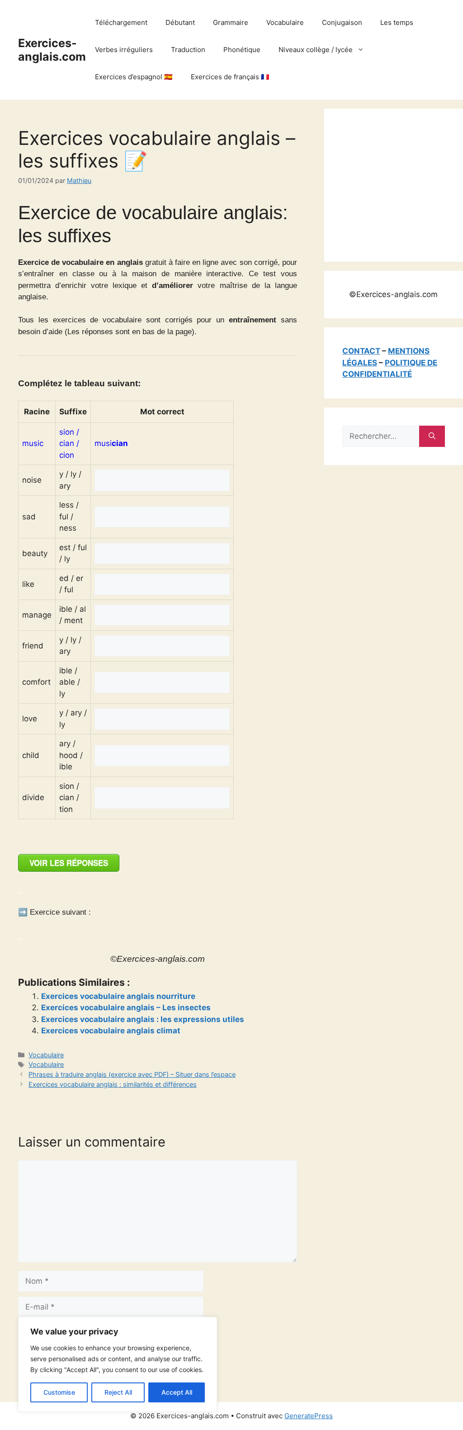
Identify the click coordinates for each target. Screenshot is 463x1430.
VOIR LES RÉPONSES (68, 862)
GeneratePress (308, 1415)
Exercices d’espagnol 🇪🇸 (134, 76)
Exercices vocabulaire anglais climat (110, 1030)
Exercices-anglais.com (52, 49)
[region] (117, 1364)
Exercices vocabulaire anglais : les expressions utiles (142, 1019)
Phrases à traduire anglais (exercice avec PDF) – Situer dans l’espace (132, 1074)
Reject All (118, 1392)
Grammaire (230, 22)
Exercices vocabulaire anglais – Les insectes (126, 1007)
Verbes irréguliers (124, 49)
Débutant (180, 22)
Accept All (176, 1392)
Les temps (396, 22)
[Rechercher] (432, 436)
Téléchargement (121, 22)
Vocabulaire (285, 22)
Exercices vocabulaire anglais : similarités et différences (112, 1084)
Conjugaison (342, 22)
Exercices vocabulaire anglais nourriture (118, 996)
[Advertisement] (402, 183)
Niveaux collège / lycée (316, 49)
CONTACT (361, 350)
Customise (59, 1392)
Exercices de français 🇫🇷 (230, 76)
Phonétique (241, 49)
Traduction (188, 49)
